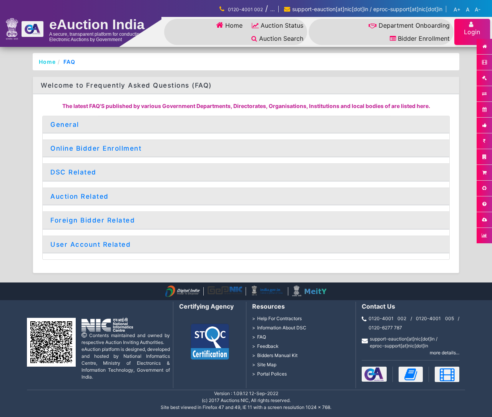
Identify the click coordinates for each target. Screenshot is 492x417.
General (64, 124)
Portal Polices (272, 374)
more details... (444, 353)
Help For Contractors (279, 318)
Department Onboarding (414, 25)
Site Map (266, 364)
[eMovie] (447, 374)
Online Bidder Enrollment (95, 148)
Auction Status (282, 25)
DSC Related (73, 172)
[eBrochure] (374, 374)
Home (234, 25)
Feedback (268, 346)
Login (472, 32)
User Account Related (90, 244)
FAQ (69, 61)
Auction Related (79, 196)
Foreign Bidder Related (92, 220)
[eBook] (411, 374)
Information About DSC (281, 328)
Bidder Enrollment (424, 38)
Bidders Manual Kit (277, 355)
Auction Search (281, 38)
